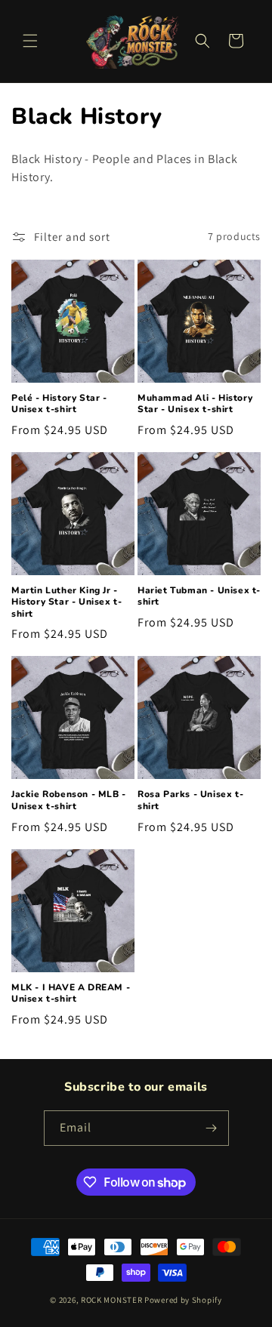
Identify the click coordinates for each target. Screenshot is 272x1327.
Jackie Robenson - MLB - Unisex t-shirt (68, 800)
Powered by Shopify (183, 1300)
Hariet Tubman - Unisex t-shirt (199, 596)
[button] (30, 40)
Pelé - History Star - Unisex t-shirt (59, 404)
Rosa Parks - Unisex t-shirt (190, 800)
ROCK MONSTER (111, 1300)
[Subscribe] (211, 1128)
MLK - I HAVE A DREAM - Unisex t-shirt (70, 993)
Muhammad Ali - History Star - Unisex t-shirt (195, 404)
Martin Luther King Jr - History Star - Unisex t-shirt (66, 602)
